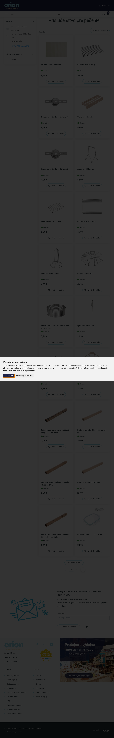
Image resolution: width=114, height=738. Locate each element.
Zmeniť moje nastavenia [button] (24, 376)
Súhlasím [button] (9, 376)
